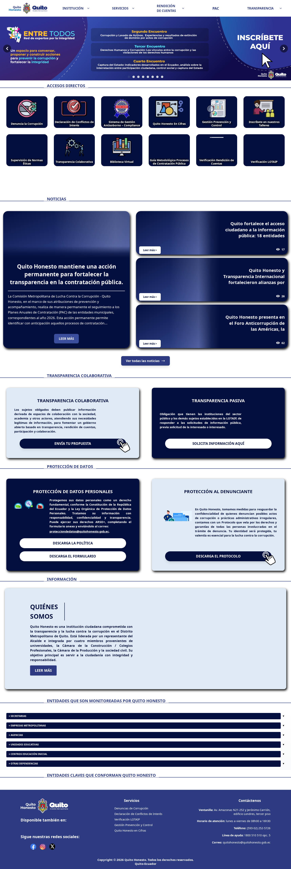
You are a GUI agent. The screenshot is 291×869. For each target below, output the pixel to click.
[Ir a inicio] (28, 8)
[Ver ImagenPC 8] (145, 48)
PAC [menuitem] (215, 8)
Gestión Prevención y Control (133, 863)
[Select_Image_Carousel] (129, 77)
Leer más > (150, 250)
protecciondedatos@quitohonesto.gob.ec (79, 542)
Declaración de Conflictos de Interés (138, 852)
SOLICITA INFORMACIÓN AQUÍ (218, 454)
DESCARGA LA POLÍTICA (73, 553)
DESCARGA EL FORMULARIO (72, 566)
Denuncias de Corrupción (131, 846)
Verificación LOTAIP (127, 857)
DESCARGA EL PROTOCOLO (218, 566)
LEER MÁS (66, 338)
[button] (76, 8)
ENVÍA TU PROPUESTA (72, 454)
